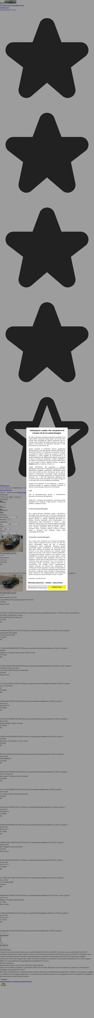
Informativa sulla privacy (36, 582)
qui (53, 464)
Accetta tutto (57, 587)
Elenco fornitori (58, 582)
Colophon (48, 582)
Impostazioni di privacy (37, 587)
